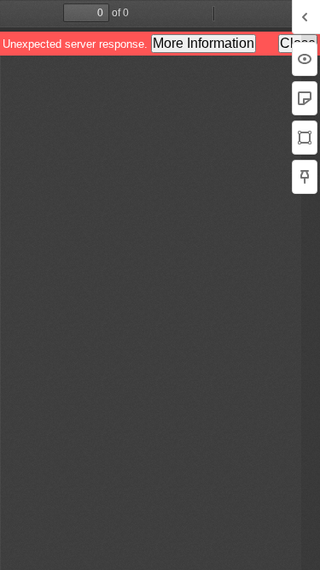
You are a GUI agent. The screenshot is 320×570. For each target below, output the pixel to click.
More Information (203, 43)
